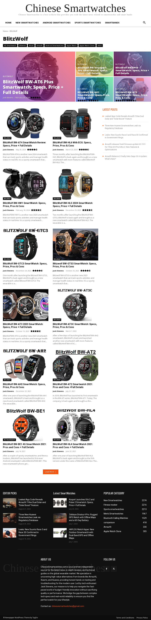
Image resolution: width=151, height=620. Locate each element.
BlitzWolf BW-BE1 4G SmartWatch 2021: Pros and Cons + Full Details (24, 446)
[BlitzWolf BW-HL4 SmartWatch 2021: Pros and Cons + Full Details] (75, 425)
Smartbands (112, 22)
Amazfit (39, 45)
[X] (114, 569)
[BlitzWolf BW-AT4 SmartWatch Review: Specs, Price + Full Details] (25, 123)
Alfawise (22, 45)
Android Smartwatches (56, 22)
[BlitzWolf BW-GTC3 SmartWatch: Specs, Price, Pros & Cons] (25, 244)
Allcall (31, 45)
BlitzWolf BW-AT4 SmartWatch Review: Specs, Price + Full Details (24, 144)
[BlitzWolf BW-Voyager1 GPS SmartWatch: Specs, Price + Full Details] (94, 64)
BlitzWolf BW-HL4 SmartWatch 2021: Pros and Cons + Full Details (73, 446)
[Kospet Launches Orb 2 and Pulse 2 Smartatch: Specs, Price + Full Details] (60, 502)
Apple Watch (72, 45)
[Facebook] (106, 569)
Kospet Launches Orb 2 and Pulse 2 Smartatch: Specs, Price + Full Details (81, 502)
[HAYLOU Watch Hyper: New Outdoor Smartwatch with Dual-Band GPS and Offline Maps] (60, 532)
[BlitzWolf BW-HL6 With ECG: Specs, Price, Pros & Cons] (75, 123)
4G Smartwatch (10, 45)
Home (8, 22)
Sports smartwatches (88, 22)
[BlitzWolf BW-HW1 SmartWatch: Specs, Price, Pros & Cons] (25, 184)
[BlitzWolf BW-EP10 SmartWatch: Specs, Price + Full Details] (132, 64)
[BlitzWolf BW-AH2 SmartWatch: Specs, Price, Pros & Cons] (25, 365)
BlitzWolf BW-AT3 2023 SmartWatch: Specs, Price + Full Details (23, 326)
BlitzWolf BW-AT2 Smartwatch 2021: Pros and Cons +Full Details (73, 386)
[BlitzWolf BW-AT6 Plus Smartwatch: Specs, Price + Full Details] (37, 77)
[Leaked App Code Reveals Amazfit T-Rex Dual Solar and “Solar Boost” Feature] (9, 502)
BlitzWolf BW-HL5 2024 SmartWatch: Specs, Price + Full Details (73, 205)
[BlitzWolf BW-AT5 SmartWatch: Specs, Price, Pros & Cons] (132, 89)
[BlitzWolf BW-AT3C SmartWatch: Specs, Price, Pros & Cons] (75, 305)
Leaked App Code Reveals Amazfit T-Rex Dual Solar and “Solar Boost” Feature (32, 502)
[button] (144, 23)
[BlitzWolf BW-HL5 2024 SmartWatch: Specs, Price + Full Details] (75, 184)
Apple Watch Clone (87, 45)
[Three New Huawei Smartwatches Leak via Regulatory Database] (9, 517)
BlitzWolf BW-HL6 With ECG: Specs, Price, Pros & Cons (72, 144)
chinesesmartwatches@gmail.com (68, 606)
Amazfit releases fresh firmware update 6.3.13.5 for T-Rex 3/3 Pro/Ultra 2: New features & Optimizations (125, 147)
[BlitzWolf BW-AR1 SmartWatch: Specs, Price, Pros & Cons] (94, 89)
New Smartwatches (27, 22)
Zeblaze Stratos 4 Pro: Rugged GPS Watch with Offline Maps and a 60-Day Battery (83, 517)
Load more (49, 471)
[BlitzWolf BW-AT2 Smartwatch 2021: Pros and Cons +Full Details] (75, 365)
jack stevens (8, 149)
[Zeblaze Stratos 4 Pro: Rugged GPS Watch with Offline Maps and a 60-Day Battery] (60, 517)
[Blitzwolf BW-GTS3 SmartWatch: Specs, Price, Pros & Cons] (75, 244)
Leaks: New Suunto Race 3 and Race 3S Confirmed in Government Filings (33, 532)
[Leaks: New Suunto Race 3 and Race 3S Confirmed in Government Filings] (9, 532)
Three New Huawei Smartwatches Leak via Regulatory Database (29, 517)
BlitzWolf (8, 76)
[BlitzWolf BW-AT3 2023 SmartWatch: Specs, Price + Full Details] (25, 305)
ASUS (100, 45)
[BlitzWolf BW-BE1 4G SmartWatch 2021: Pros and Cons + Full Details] (25, 425)
